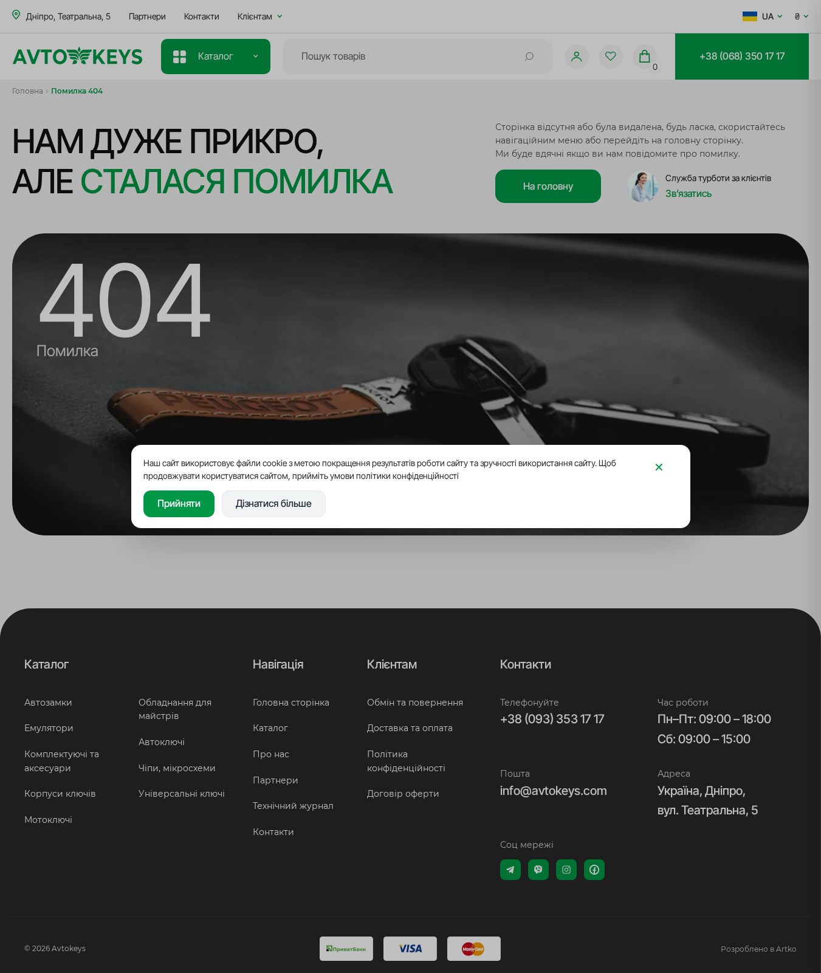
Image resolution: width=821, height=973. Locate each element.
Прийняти (179, 503)
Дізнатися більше (274, 503)
